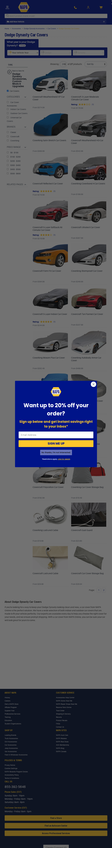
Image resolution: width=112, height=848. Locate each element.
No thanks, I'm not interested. (56, 452)
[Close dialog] (93, 384)
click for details (64, 459)
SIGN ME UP (56, 443)
